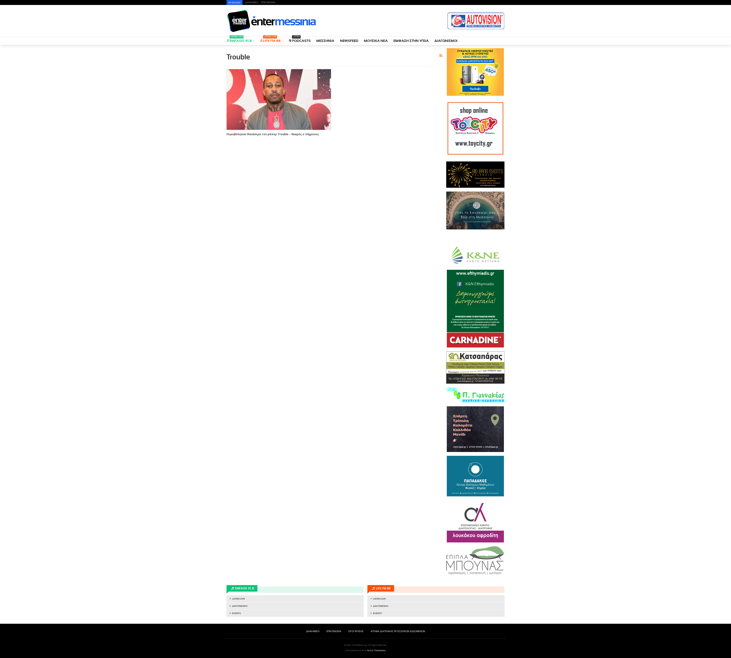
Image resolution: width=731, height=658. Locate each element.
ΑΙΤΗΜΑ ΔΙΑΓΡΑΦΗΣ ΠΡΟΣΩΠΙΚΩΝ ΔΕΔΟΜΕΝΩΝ (398, 631)
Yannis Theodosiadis (376, 650)
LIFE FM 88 (272, 39)
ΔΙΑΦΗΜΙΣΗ (251, 2)
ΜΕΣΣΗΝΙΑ (325, 41)
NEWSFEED (349, 41)
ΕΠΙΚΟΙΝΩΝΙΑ (268, 2)
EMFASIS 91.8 (241, 39)
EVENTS (236, 613)
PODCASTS (301, 39)
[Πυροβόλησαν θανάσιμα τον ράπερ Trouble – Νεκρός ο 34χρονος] (279, 99)
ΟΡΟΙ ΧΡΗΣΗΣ (356, 631)
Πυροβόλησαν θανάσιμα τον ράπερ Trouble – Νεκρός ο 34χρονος (273, 134)
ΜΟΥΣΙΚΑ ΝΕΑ (376, 41)
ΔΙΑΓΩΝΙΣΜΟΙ (445, 41)
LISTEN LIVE (238, 598)
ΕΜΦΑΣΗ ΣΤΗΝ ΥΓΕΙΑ (411, 41)
